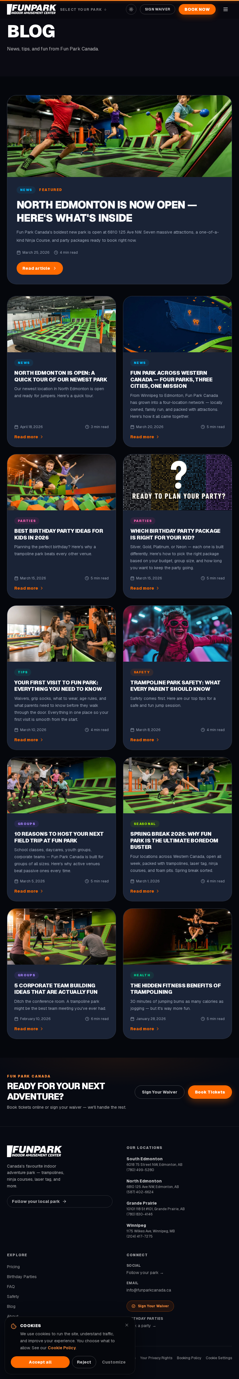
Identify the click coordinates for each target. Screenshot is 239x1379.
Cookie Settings (219, 1358)
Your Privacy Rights (156, 1358)
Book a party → (141, 1325)
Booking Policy (189, 1358)
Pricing (13, 1266)
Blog (11, 1306)
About (12, 1316)
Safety (13, 1296)
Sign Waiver (157, 9)
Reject (84, 1362)
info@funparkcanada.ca (148, 1290)
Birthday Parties (22, 1276)
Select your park (83, 9)
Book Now (197, 9)
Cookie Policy (62, 1347)
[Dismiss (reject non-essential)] (126, 1325)
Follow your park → (145, 1272)
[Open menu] (225, 9)
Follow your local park (36, 1201)
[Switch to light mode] (131, 9)
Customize (114, 1362)
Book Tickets (210, 1092)
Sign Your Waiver (159, 1092)
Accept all (40, 1362)
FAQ (11, 1286)
